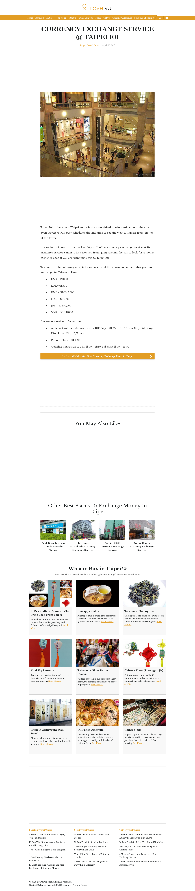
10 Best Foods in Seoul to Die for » (91, 842)
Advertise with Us (50, 885)
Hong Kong (60, 18)
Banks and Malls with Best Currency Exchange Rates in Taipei (97, 356)
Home (30, 18)
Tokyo (106, 18)
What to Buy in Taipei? (95, 568)
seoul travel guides (84, 830)
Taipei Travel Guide (89, 45)
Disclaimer (65, 885)
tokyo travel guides (129, 830)
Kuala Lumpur (86, 18)
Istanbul (72, 18)
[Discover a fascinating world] (98, 7)
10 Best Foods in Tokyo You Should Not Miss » (141, 842)
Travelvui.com (44, 882)
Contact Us (34, 885)
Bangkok (39, 18)
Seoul (98, 18)
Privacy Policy (80, 885)
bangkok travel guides (40, 830)
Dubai (49, 18)
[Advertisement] (169, 212)
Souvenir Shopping (144, 18)
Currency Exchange (122, 18)
